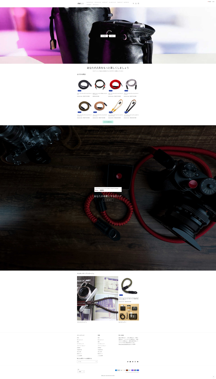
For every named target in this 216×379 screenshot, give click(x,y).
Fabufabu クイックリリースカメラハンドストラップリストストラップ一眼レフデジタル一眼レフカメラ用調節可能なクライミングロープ (129, 298)
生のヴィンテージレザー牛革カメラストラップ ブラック (100, 94)
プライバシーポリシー (81, 345)
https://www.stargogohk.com (125, 344)
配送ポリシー (79, 353)
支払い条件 (79, 351)
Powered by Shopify (136, 372)
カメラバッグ (122, 322)
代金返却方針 (79, 349)
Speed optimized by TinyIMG (109, 375)
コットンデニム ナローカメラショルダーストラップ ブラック (131, 115)
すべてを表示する (108, 121)
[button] (133, 3)
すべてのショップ (80, 343)
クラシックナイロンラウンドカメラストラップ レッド (115, 94)
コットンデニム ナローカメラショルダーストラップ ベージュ (115, 115)
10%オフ (112, 35)
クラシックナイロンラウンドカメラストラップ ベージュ (100, 115)
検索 (78, 337)
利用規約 (78, 347)
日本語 (80, 371)
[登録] (96, 361)
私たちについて (80, 339)
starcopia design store (130, 372)
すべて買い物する (108, 199)
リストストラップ (81, 322)
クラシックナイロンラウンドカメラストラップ (84, 94)
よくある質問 (79, 355)
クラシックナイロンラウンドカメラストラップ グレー (131, 94)
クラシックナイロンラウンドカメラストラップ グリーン (84, 115)
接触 (78, 341)
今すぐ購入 (104, 35)
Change (101, 190)
